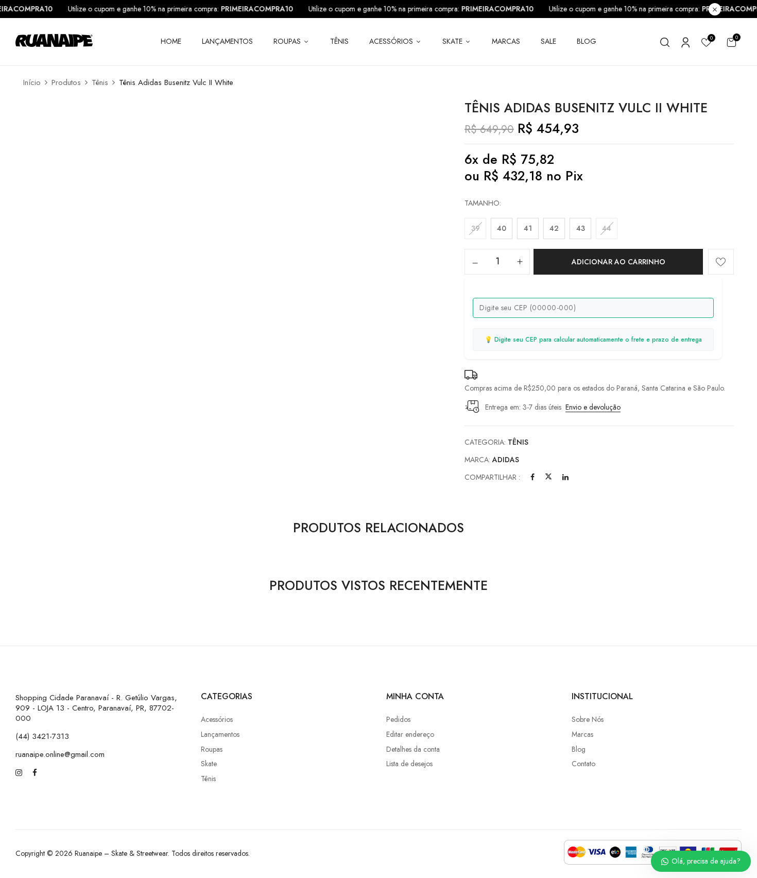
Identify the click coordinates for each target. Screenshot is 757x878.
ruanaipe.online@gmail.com (60, 754)
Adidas (505, 459)
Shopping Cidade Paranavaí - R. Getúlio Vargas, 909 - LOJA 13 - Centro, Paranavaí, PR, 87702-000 (96, 708)
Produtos (66, 82)
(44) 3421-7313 (42, 736)
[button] (731, 42)
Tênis (100, 82)
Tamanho (482, 203)
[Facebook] (532, 477)
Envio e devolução (593, 407)
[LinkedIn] (565, 477)
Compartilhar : (492, 477)
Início (32, 82)
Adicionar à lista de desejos (721, 262)
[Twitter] (548, 477)
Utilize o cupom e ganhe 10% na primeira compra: (187, 9)
